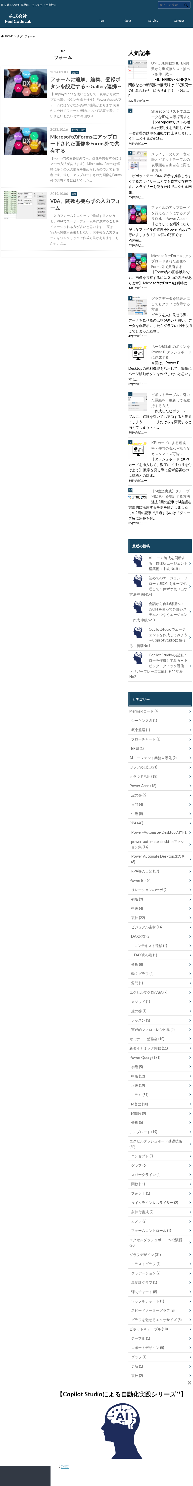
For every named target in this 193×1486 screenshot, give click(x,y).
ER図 (137, 748)
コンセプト (142, 1156)
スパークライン (146, 1174)
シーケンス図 (144, 720)
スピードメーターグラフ (153, 1310)
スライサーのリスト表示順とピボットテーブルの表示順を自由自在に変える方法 (170, 162)
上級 (138, 1085)
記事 (65, 1466)
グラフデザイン (145, 1255)
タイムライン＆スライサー (154, 1202)
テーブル (140, 1338)
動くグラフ (142, 973)
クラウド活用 (143, 776)
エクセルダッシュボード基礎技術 (155, 1144)
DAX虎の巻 (145, 955)
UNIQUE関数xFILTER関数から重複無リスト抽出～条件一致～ (170, 68)
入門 (137, 804)
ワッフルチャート (147, 1301)
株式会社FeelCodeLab (18, 18)
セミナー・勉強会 (146, 1039)
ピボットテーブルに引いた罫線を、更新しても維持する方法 (170, 400)
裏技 (138, 918)
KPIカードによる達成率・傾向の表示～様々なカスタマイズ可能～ (170, 448)
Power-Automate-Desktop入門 (159, 832)
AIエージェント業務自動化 (153, 758)
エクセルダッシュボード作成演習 (155, 1242)
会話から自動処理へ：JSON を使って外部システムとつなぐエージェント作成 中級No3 (158, 611)
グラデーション (146, 1273)
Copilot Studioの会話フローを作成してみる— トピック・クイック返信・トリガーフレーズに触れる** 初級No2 (158, 666)
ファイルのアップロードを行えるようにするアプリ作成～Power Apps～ (170, 212)
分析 (137, 964)
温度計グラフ (144, 1282)
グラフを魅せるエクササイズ (156, 1320)
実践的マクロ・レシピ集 (153, 1029)
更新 (137, 1366)
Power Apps (142, 786)
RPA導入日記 (145, 871)
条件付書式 (142, 1212)
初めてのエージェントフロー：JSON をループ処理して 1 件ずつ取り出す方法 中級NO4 (158, 586)
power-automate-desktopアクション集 (157, 844)
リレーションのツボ (149, 890)
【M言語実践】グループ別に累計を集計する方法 (170, 494)
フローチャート (146, 739)
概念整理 (140, 730)
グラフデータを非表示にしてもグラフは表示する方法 (170, 303)
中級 (137, 814)
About (127, 20)
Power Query (144, 1057)
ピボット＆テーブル (148, 1329)
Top (101, 20)
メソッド (140, 1001)
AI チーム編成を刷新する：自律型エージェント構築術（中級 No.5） (168, 563)
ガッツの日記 (143, 767)
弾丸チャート (144, 1292)
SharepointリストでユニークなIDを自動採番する (170, 114)
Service (153, 20)
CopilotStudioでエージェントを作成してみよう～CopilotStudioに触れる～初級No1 (158, 637)
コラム (140, 1095)
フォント (140, 1193)
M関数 (138, 1113)
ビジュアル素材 (147, 927)
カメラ (139, 1221)
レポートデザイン (147, 1347)
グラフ (139, 1165)
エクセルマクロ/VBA (148, 992)
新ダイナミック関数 (148, 1048)
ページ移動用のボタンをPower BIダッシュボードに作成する (171, 351)
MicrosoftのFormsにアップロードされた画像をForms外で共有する (171, 261)
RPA (136, 823)
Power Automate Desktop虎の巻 (158, 859)
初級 (137, 899)
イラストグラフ (146, 1264)
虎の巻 (139, 795)
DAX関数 (141, 936)
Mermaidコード (144, 711)
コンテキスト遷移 (150, 945)
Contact (179, 20)
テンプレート (143, 1132)
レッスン (140, 1020)
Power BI (140, 880)
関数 (138, 1184)
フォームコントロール (151, 1230)
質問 (137, 983)
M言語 (139, 1104)
